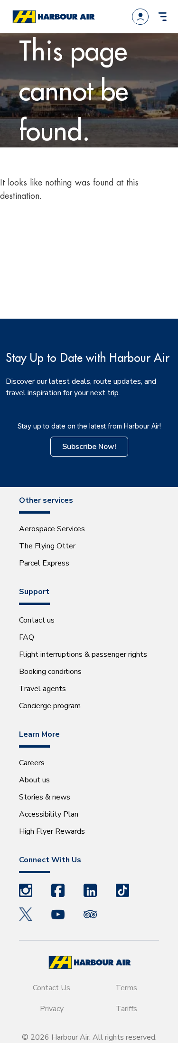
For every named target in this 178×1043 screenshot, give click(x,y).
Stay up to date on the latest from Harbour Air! (89, 426)
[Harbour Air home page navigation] (53, 17)
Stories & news (44, 797)
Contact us (37, 620)
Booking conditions (50, 671)
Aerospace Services (52, 529)
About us (34, 780)
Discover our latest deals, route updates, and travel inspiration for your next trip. (81, 387)
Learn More (39, 734)
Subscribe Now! (89, 446)
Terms (126, 988)
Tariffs (126, 1009)
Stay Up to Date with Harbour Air (87, 358)
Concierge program (50, 706)
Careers (32, 763)
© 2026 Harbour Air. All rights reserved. (89, 1037)
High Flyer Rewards (52, 831)
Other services (46, 500)
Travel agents (42, 688)
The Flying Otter (47, 546)
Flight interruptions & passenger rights (83, 654)
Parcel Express (44, 563)
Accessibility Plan (48, 814)
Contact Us (51, 988)
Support (34, 591)
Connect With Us (50, 860)
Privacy (52, 1009)
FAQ (26, 637)
